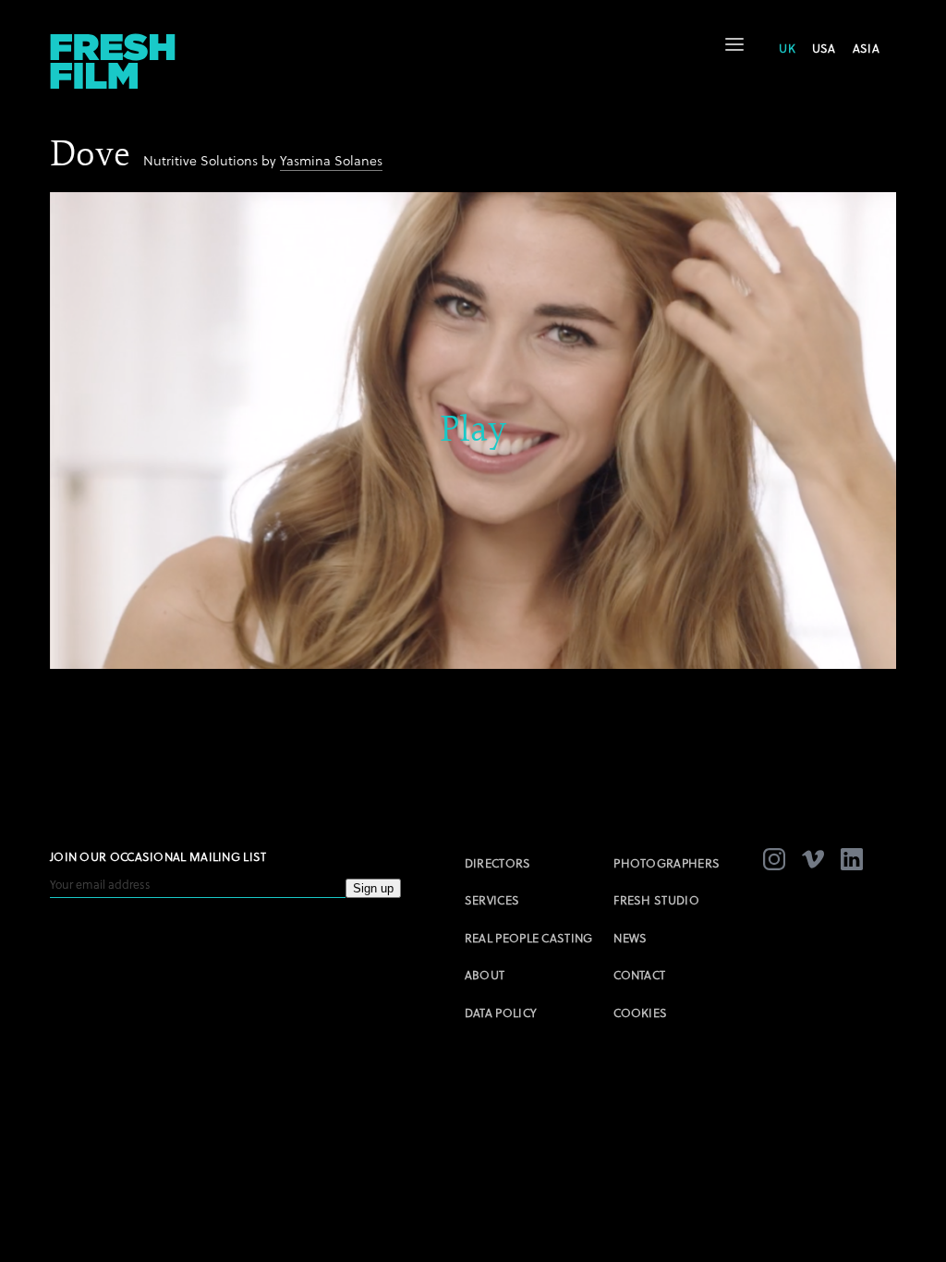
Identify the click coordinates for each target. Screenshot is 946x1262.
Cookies (640, 1012)
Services (492, 900)
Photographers (666, 863)
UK (787, 48)
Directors (498, 863)
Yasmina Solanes (331, 160)
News (630, 937)
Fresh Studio (656, 900)
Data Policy (501, 1012)
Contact (639, 974)
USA (824, 48)
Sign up (373, 888)
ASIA (866, 48)
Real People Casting (529, 937)
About (485, 974)
